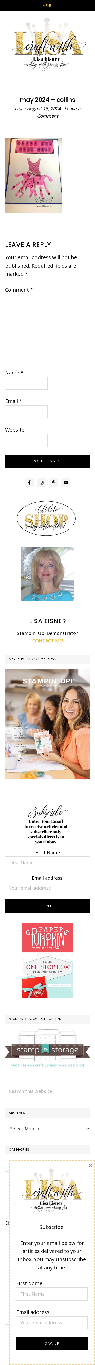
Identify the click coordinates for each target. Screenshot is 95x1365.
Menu (47, 5)
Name (14, 372)
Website (14, 429)
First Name (47, 852)
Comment (19, 289)
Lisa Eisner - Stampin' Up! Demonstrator (47, 45)
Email (13, 401)
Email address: (47, 878)
